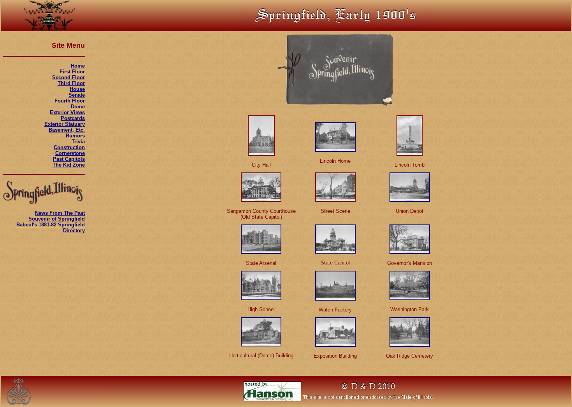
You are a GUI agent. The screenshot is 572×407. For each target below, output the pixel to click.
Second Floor (68, 77)
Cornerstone (70, 153)
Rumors (75, 136)
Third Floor (71, 83)
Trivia (78, 141)
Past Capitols (69, 159)
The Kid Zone (69, 165)
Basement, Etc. (67, 130)
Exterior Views (67, 112)
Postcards (73, 118)
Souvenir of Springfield (56, 219)
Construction (69, 147)
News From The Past (60, 213)
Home (78, 66)
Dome (78, 107)
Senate (76, 95)
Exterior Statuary (64, 124)
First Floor (72, 72)
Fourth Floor (69, 101)
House (77, 89)
